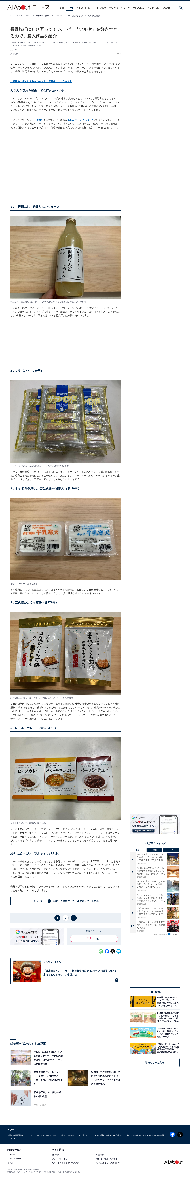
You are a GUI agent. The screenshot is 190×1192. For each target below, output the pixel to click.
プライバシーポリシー (61, 1159)
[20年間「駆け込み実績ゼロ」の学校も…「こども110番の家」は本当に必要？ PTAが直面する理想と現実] (168, 1017)
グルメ (79, 8)
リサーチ (125, 8)
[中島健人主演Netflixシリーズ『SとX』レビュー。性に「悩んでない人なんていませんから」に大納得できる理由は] (168, 1001)
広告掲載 (100, 1155)
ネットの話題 (163, 8)
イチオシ (11, 1163)
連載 (61, 8)
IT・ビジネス (99, 8)
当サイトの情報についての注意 (65, 1163)
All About (11, 1155)
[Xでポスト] (112, 951)
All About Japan (14, 1159)
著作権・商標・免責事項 (106, 1159)
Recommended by (161, 934)
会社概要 (56, 1155)
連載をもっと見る (154, 1062)
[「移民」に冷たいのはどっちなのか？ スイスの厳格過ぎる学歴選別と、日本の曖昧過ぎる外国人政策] (168, 1048)
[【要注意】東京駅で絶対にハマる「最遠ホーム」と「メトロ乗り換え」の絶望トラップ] (168, 1032)
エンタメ (113, 8)
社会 (87, 8)
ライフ (69, 8)
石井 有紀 (14, 54)
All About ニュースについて (108, 1163)
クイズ (150, 8)
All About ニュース (14, 16)
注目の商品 (138, 8)
